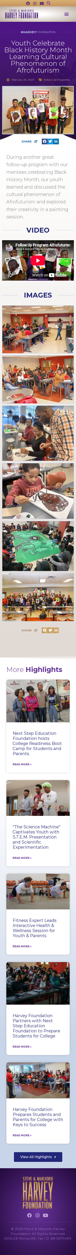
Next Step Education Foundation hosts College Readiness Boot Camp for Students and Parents (37, 743)
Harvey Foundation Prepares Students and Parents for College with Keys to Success (38, 1117)
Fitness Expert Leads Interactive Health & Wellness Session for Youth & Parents (35, 928)
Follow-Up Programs (56, 79)
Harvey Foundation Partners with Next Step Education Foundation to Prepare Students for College (36, 1025)
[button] (66, 14)
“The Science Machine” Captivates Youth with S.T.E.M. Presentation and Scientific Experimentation (37, 837)
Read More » (22, 764)
